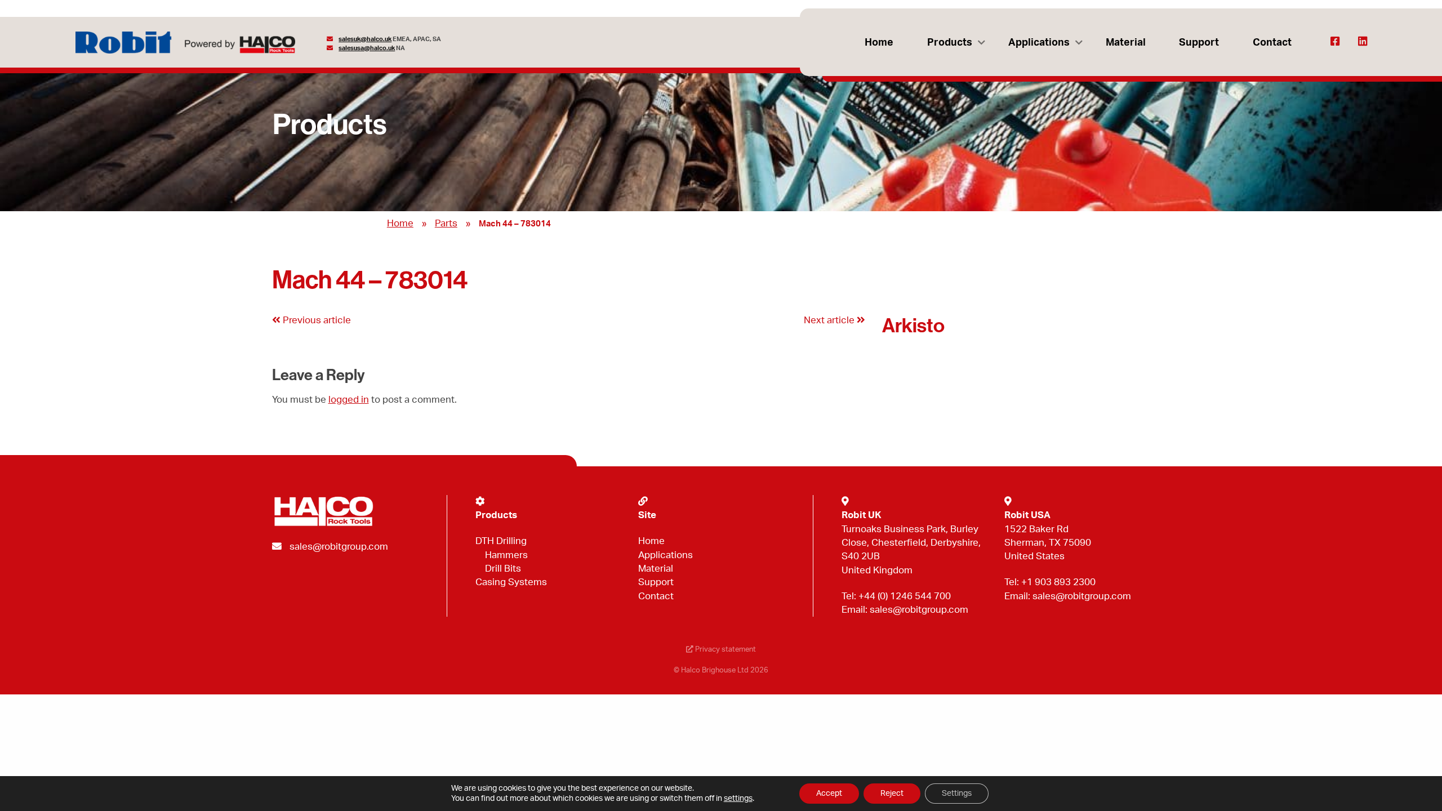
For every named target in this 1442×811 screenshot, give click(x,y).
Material (1126, 42)
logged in (348, 399)
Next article (830, 320)
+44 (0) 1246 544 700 (904, 596)
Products (949, 42)
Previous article (316, 320)
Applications (1039, 42)
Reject (892, 793)
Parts (446, 223)
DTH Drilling (501, 541)
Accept (829, 793)
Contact (1272, 42)
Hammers (506, 555)
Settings (957, 793)
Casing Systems (511, 582)
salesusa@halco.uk (367, 48)
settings (738, 799)
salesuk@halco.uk (365, 39)
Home (879, 42)
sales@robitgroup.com (339, 546)
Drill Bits (503, 568)
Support (1199, 42)
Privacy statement (724, 649)
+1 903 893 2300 (1058, 582)
